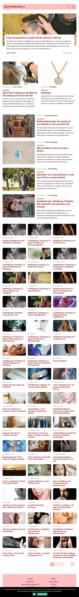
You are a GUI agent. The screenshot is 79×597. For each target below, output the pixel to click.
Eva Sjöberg (52, 87)
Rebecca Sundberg (51, 142)
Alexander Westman (51, 115)
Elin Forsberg (17, 87)
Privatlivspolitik (42, 594)
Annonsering (53, 582)
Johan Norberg (11, 53)
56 (72, 564)
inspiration (6, 90)
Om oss (53, 584)
